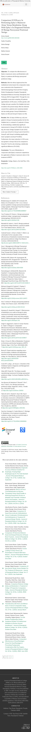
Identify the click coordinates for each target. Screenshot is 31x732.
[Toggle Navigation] (26, 4)
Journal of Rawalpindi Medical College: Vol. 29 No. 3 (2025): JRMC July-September (16, 521)
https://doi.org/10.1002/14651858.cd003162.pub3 (15, 379)
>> (11, 657)
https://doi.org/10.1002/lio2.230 (10, 220)
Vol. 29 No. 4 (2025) (7, 12)
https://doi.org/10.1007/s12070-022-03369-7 (14, 337)
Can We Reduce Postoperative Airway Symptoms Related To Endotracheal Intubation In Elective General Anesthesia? (15, 621)
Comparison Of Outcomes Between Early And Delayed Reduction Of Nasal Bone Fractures (16, 535)
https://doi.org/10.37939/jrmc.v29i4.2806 (11, 168)
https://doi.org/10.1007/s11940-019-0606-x (13, 229)
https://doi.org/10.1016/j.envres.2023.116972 (14, 298)
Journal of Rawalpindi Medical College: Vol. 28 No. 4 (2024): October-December (16, 627)
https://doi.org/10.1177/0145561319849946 (13, 421)
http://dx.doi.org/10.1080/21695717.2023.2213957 (15, 243)
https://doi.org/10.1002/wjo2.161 (10, 320)
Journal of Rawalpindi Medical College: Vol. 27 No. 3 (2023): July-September (15, 478)
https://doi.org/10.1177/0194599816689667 (13, 211)
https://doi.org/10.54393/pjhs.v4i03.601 (13, 408)
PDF (4, 62)
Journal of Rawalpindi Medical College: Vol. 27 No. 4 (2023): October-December (16, 556)
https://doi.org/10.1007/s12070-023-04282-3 (17, 283)
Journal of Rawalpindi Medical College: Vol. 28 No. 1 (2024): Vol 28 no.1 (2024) (15, 501)
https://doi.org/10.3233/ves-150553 (13, 390)
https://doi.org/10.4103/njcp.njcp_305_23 (14, 347)
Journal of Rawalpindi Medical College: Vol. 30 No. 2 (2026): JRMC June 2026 (16, 592)
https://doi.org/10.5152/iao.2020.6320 (12, 267)
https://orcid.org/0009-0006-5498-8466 (10, 38)
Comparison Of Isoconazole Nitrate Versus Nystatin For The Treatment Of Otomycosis (16, 568)
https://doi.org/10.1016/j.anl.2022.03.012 (13, 307)
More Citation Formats (9, 192)
